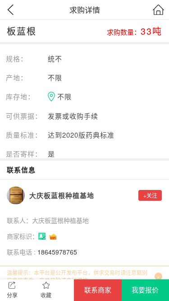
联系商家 (97, 289)
